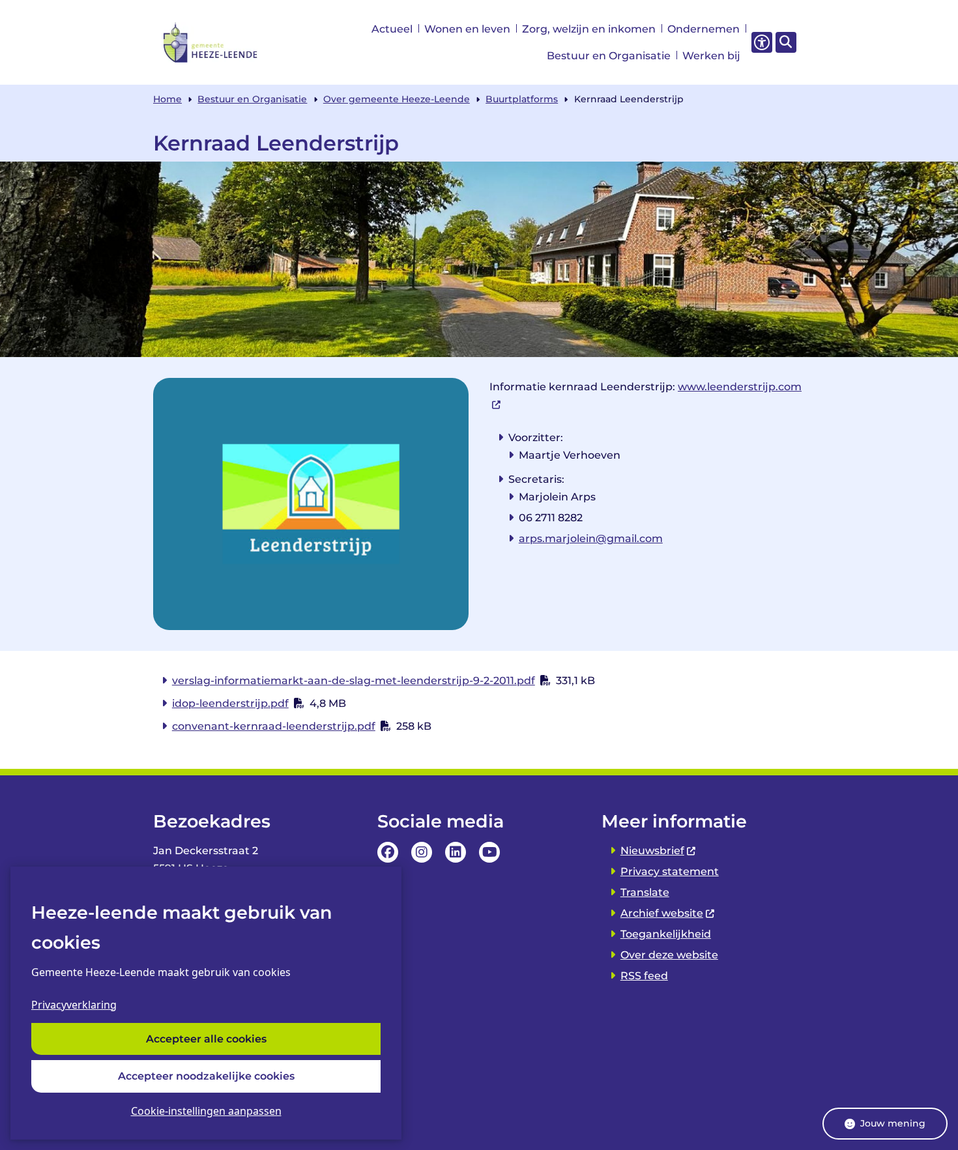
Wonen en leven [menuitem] (467, 29)
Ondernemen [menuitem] (703, 29)
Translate (644, 892)
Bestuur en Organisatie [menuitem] (609, 56)
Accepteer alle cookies (206, 1039)
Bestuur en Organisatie (252, 99)
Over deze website (669, 955)
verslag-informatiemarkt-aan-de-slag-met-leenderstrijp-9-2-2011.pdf (353, 680)
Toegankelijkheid (665, 934)
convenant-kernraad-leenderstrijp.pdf (273, 726)
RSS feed (644, 976)
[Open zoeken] (786, 42)
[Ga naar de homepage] (211, 42)
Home (167, 99)
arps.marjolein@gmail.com (591, 538)
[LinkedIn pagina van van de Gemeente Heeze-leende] (455, 852)
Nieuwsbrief (652, 850)
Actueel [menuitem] (392, 29)
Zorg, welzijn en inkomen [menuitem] (589, 29)
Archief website (661, 913)
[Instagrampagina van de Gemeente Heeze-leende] (421, 852)
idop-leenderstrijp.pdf (230, 703)
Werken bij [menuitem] (711, 56)
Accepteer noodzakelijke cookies (206, 1076)
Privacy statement (669, 871)
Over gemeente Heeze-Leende (396, 99)
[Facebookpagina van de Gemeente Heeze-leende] (387, 852)
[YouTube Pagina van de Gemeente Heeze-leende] (489, 852)
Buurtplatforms (522, 99)
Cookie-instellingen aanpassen (206, 1111)
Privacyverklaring (74, 1005)
